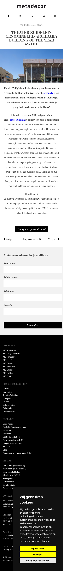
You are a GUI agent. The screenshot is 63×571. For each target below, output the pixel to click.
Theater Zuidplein (16, 119)
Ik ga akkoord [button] (38, 548)
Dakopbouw (8, 398)
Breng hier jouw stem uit (32, 229)
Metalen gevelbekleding (13, 475)
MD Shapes (7, 369)
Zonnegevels (8, 478)
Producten (7, 430)
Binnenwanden (9, 411)
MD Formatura (9, 356)
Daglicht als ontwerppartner (14, 427)
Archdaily (48, 92)
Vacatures (7, 446)
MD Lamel (7, 360)
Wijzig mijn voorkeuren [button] (38, 560)
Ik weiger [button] (37, 554)
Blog (5, 449)
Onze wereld (8, 423)
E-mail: (8, 305)
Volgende (52, 238)
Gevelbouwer (8, 481)
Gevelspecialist (9, 484)
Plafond (6, 401)
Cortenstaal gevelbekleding (14, 465)
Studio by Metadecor (11, 436)
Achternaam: (11, 277)
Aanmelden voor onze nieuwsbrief (17, 453)
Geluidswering (9, 404)
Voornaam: (10, 263)
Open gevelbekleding (11, 471)
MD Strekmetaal (10, 350)
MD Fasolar (8, 363)
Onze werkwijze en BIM (13, 440)
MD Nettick (8, 373)
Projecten (7, 433)
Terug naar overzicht (31, 238)
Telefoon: (9, 291)
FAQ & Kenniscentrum (12, 443)
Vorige (9, 238)
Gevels (5, 388)
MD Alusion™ (9, 366)
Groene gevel (8, 488)
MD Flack (7, 376)
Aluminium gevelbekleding (14, 468)
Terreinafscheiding (10, 395)
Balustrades (7, 408)
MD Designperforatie (11, 353)
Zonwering (7, 391)
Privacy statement (10, 549)
